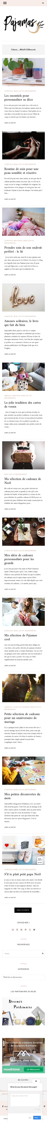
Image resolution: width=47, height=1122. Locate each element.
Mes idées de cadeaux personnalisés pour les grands (19, 559)
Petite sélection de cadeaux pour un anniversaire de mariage (22, 718)
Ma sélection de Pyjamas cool (20, 637)
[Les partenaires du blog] (23, 1024)
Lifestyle (8, 91)
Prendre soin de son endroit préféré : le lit (23, 250)
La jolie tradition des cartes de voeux (22, 405)
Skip (30, 1117)
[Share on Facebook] (4, 61)
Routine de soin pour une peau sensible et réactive (21, 171)
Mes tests (18, 241)
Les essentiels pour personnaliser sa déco (18, 98)
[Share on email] (4, 72)
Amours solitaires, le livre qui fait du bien (21, 323)
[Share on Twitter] (4, 65)
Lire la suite (10, 123)
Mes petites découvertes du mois (22, 796)
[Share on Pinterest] (4, 68)
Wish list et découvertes (25, 91)
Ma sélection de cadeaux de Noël (22, 481)
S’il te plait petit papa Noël (22, 874)
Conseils (8, 707)
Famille (7, 396)
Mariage (26, 707)
